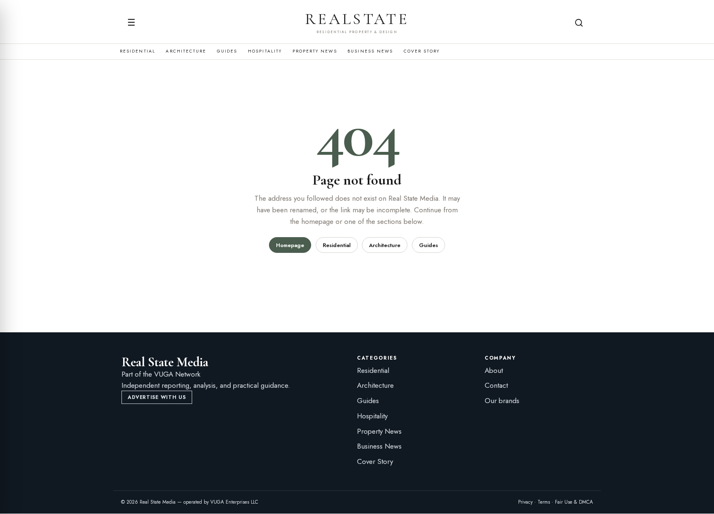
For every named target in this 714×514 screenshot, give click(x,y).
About (494, 370)
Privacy (525, 502)
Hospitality (265, 51)
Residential (137, 51)
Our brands (502, 401)
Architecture (186, 51)
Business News (370, 51)
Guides (227, 51)
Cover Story (422, 51)
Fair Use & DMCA (574, 502)
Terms (544, 502)
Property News (315, 51)
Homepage (290, 245)
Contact (496, 385)
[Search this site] (579, 23)
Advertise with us (157, 397)
